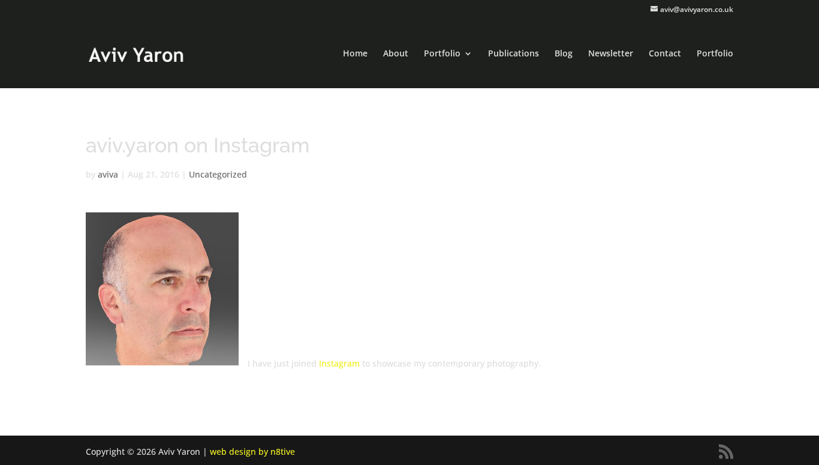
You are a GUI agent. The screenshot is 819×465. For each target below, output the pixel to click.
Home (355, 54)
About (395, 54)
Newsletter (610, 54)
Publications (513, 54)
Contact (665, 54)
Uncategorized (218, 174)
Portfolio (442, 54)
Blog (564, 54)
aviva (108, 174)
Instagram (339, 363)
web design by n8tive (252, 451)
